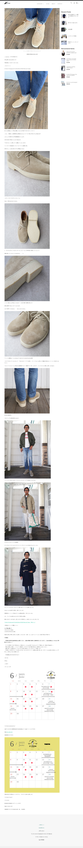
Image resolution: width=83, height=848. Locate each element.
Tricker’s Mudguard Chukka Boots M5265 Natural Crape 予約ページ (20, 622)
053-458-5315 (9, 732)
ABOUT (53, 3)
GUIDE (47, 3)
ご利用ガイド (41, 824)
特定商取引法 (41, 827)
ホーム (24, 51)
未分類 (28, 51)
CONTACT (60, 3)
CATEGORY (39, 3)
